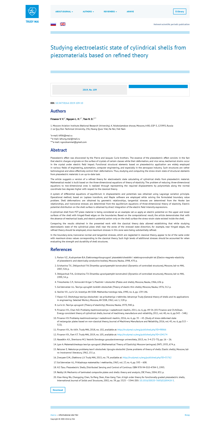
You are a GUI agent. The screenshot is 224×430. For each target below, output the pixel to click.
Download (58, 389)
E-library (179, 11)
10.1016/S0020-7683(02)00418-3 (157, 380)
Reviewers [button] (109, 11)
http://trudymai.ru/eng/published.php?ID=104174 (142, 334)
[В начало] (32, 21)
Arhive (130, 11)
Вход (187, 415)
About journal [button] (63, 11)
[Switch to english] (63, 24)
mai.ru (53, 415)
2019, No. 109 (90, 89)
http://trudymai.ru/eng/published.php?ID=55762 (147, 357)
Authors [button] (87, 11)
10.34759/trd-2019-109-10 (69, 103)
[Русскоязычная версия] (53, 24)
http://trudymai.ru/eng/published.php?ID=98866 (142, 329)
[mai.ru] (32, 11)
